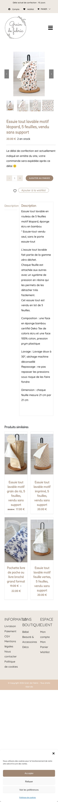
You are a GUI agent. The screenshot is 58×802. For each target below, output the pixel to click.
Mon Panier (44, 644)
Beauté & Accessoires (29, 639)
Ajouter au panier (39, 178)
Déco (25, 647)
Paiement (10, 631)
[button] (53, 753)
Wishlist (45, 652)
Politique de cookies (27, 797)
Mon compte (45, 634)
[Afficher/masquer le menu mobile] (51, 27)
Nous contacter (10, 654)
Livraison (10, 626)
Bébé (25, 632)
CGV (7, 636)
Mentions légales (10, 644)
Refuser (29, 781)
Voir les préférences (29, 790)
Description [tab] (10, 205)
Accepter (29, 773)
